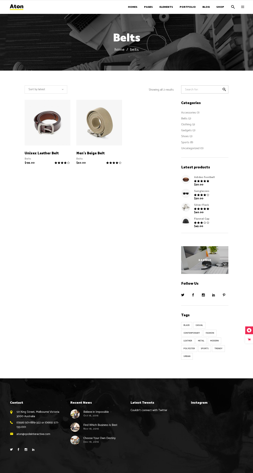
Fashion (210, 333)
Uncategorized (190, 148)
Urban (187, 356)
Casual (199, 325)
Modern (214, 341)
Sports (185, 142)
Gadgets (186, 130)
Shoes (185, 136)
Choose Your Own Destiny (99, 438)
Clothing (186, 124)
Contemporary (192, 333)
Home (119, 50)
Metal (201, 341)
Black (187, 325)
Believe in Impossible (96, 411)
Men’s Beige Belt (90, 153)
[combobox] (46, 89)
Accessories (188, 112)
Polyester (189, 348)
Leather (188, 341)
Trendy (218, 348)
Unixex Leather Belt (42, 153)
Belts (28, 159)
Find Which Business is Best (100, 425)
